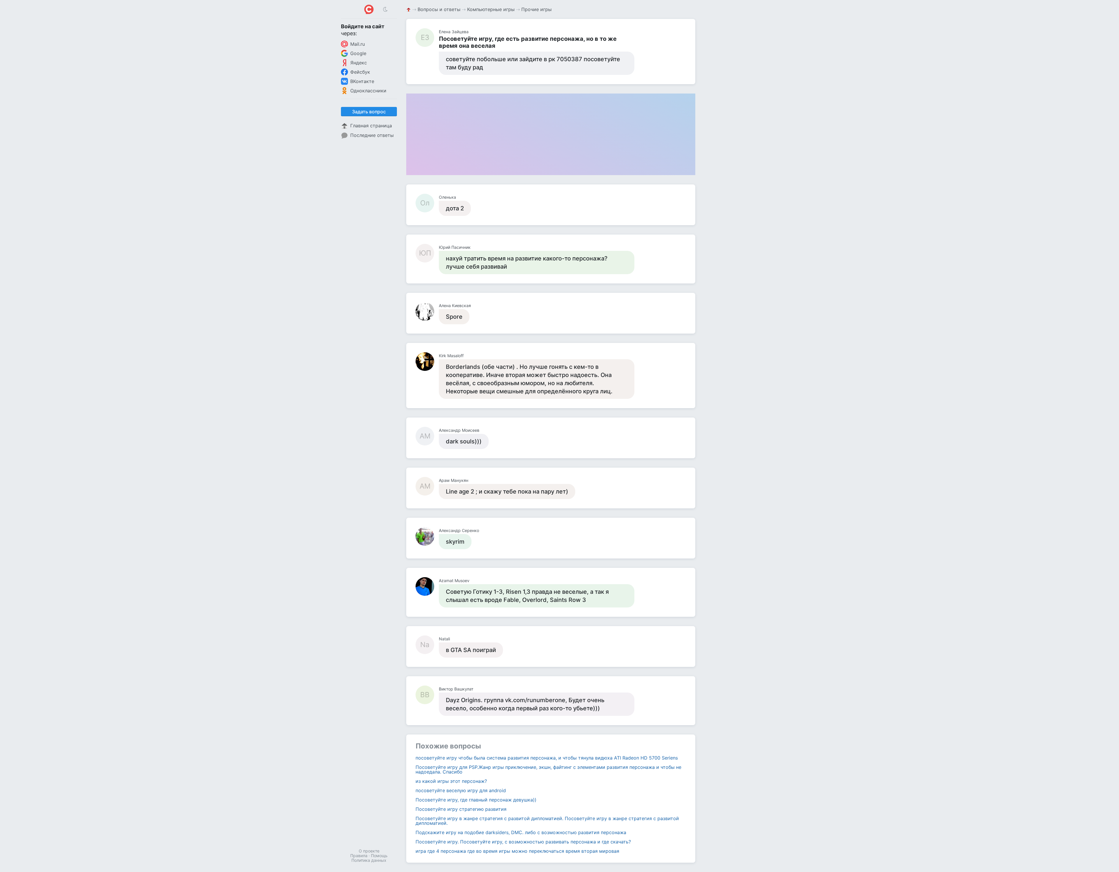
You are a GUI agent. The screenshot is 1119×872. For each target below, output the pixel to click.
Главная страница (371, 125)
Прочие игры (536, 9)
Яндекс (358, 63)
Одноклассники (368, 91)
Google (358, 53)
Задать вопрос (369, 111)
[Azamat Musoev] (427, 586)
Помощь (379, 855)
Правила (358, 855)
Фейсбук (360, 72)
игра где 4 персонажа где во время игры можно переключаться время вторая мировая (517, 851)
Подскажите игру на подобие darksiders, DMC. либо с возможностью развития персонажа (521, 832)
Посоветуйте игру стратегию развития (461, 809)
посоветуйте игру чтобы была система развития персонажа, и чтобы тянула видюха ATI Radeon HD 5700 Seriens (547, 758)
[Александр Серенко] (427, 536)
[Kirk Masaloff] (427, 361)
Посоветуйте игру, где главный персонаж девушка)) (476, 800)
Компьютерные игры (491, 9)
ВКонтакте (362, 81)
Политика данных (368, 860)
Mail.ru (357, 44)
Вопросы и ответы (439, 9)
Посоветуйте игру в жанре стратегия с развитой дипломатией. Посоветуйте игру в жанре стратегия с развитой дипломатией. (547, 820)
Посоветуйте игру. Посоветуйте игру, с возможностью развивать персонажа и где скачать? (523, 842)
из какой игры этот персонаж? (451, 781)
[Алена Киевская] (427, 311)
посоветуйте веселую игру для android (461, 790)
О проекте (369, 850)
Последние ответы (372, 135)
